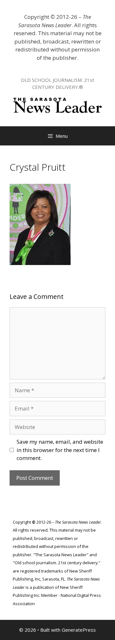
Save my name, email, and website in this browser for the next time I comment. (60, 450)
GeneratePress (79, 630)
